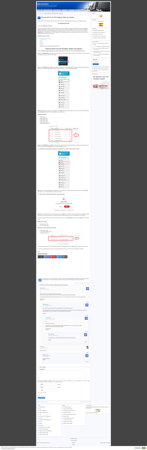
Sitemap (40, 423)
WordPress (42, 13)
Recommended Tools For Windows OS (45, 419)
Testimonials (41, 425)
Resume (40, 421)
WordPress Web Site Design (81, 10)
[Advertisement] (64, 267)
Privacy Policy (74, 442)
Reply (87, 315)
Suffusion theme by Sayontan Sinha (105, 442)
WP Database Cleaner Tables (98, 34)
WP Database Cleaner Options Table (99, 32)
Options (41, 42)
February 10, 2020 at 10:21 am (53, 335)
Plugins (89, 283)
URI (42, 390)
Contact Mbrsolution (57, 10)
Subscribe (95, 59)
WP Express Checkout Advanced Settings (102, 46)
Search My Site (64, 10)
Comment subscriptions (48, 10)
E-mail (42, 387)
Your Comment (42, 369)
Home (38, 10)
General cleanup (43, 39)
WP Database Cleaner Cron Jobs (98, 30)
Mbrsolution (43, 4)
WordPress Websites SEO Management (45, 430)
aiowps (80, 283)
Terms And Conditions (73, 440)
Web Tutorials (71, 10)
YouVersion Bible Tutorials (68, 419)
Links (40, 414)
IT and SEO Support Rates (43, 412)
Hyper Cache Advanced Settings (43, 401)
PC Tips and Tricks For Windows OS (45, 416)
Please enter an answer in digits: (42, 392)
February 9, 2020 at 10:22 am (47, 305)
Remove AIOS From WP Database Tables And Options (57, 17)
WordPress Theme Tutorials (43, 434)
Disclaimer (73, 444)
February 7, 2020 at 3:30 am (44, 289)
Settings (41, 44)
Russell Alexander (96, 51)
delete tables (83, 283)
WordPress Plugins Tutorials (43, 432)
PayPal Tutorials (66, 416)
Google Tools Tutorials (67, 412)
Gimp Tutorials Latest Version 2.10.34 (69, 410)
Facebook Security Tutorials (68, 408)
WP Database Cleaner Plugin (45, 38)
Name (42, 384)
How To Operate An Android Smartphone (70, 414)
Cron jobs (42, 43)
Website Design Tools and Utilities (44, 427)
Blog (41, 10)
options (86, 283)
